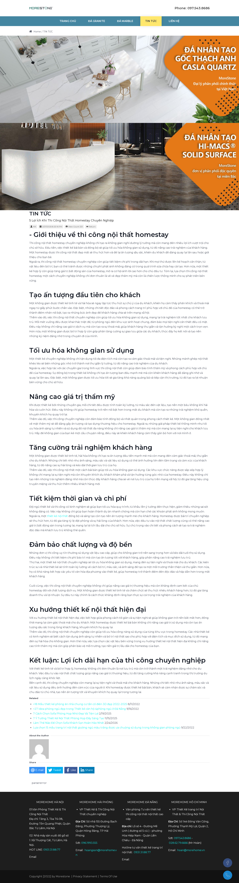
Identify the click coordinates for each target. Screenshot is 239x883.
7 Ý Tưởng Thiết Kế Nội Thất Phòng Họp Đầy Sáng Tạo (68, 718)
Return (92, 226)
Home (37, 31)
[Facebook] (227, 862)
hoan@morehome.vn (191, 850)
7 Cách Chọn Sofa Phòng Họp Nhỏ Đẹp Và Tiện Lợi (65, 713)
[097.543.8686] (227, 875)
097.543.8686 (182, 838)
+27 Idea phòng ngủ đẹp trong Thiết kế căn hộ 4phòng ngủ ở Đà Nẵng (79, 708)
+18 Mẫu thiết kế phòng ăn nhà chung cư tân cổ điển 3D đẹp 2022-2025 (80, 704)
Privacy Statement (85, 876)
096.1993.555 (89, 842)
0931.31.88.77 (51, 849)
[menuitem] (68, 21)
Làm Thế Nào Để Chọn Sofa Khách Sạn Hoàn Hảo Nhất (68, 722)
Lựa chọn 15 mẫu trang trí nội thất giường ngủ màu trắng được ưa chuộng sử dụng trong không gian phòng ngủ (107, 727)
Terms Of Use (108, 876)
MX (34, 226)
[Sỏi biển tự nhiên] (41, 8)
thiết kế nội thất (57, 516)
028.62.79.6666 (178, 842)
